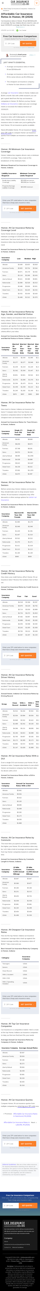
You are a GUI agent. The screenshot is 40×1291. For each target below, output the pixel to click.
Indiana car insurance (9, 104)
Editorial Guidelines (9, 1164)
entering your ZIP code (26, 1106)
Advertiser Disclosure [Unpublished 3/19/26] (17, 1244)
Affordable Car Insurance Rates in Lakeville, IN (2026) (17, 1123)
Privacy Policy (15, 1261)
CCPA (20, 1263)
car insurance (13, 93)
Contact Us (7, 1247)
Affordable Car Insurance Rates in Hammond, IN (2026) (25, 1115)
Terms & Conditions (27, 1261)
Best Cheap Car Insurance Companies (15, 8)
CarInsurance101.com (27, 1257)
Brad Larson (22, 54)
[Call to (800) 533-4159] (37, 3)
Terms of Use (31, 47)
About (6, 1241)
